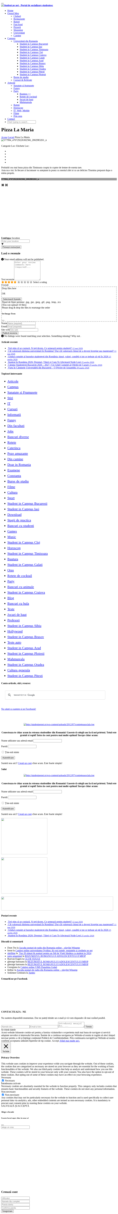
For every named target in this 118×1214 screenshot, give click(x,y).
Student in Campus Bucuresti (34, 44)
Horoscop (18, 107)
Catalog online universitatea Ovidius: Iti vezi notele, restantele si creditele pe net (53, 950)
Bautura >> (25, 94)
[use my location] (59, 244)
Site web (5, 329)
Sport (11, 498)
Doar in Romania (19, 464)
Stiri (10, 398)
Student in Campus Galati (32, 57)
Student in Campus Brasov (33, 63)
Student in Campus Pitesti (32, 71)
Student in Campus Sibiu (32, 66)
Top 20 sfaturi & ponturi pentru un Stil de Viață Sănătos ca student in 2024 (54, 953)
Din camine (15, 459)
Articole (11, 82)
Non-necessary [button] (8, 1091)
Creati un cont (25, 763)
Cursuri (12, 409)
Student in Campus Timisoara (34, 49)
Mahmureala (26, 102)
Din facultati (15, 426)
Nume (4, 323)
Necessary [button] (6, 1077)
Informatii (14, 414)
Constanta (14, 476)
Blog (10, 598)
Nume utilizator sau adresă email (17, 740)
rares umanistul (14, 956)
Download (14, 514)
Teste (10, 609)
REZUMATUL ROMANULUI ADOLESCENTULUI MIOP (55, 956)
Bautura (12, 559)
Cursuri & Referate (23, 80)
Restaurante (19, 19)
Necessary (10, 1080)
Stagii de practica (19, 520)
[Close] (3, 320)
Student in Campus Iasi (31, 46)
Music (11, 537)
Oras (10, 570)
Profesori (13, 620)
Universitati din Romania (26, 41)
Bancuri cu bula (18, 603)
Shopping (18, 30)
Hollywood (15, 631)
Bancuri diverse (18, 437)
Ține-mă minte (11, 752)
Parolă (4, 746)
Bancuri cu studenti (20, 526)
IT (8, 403)
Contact (11, 119)
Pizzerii (17, 27)
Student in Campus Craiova (33, 55)
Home (10, 10)
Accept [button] (55, 1040)
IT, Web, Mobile (22, 110)
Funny (17, 88)
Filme (16, 113)
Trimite (89, 1027)
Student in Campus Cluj (31, 52)
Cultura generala (18, 670)
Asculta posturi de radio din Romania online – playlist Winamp (49, 947)
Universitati (19, 32)
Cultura (12, 492)
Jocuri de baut (26, 99)
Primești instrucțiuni (11, 247)
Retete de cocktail (28, 96)
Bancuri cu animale (20, 587)
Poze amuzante (17, 453)
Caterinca (13, 448)
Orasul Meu (13, 13)
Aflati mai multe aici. (69, 1040)
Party (16, 91)
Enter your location (10, 238)
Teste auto (14, 642)
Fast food (18, 24)
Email (4, 326)
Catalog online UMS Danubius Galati (38, 967)
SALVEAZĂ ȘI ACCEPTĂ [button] (15, 1106)
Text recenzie (7, 279)
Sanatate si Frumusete (22, 392)
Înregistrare (7, 1211)
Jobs (10, 431)
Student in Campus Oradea (33, 69)
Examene (13, 470)
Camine (17, 35)
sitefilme (11, 953)
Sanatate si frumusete (24, 85)
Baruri (17, 21)
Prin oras (18, 116)
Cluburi (17, 16)
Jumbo (32, 972)
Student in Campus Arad (31, 60)
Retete (17, 105)
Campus (11, 38)
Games (12, 531)
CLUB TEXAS (32, 959)
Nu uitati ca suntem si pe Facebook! (18, 709)
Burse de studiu (21, 77)
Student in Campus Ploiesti (33, 74)
